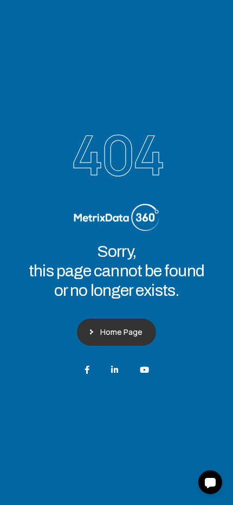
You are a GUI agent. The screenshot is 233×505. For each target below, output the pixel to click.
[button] (210, 482)
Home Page (121, 332)
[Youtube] (144, 370)
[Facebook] (87, 370)
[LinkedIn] (114, 370)
